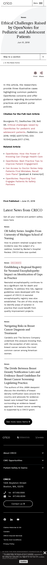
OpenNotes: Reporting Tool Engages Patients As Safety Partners (21, 181)
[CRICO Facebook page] (4, 519)
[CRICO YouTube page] (18, 519)
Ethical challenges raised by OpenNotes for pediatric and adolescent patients (20, 128)
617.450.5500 (19, 492)
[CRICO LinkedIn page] (11, 519)
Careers (6, 531)
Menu (36, 3)
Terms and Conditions (12, 540)
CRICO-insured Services (12, 536)
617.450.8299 (19, 496)
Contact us (16, 504)
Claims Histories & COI (12, 527)
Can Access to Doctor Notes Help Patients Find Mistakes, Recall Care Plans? (24, 171)
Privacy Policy (8, 544)
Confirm (23, 561)
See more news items (17, 421)
